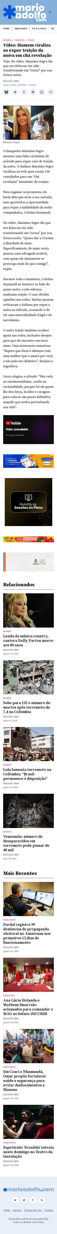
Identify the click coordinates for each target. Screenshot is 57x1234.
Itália (31, 40)
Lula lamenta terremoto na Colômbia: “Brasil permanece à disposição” (27, 774)
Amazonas (21, 28)
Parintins (8, 995)
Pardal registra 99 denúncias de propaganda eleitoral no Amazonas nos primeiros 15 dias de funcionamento (27, 933)
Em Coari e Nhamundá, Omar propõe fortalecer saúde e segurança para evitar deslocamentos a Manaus (24, 1080)
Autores (17, 1210)
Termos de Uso (33, 1210)
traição (19, 40)
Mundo (7, 40)
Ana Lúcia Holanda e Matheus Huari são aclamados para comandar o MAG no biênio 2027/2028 (28, 1007)
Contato (48, 1210)
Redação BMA (11, 81)
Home (6, 28)
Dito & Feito (39, 28)
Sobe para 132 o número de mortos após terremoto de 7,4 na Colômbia (26, 707)
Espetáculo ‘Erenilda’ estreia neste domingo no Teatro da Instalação (28, 1152)
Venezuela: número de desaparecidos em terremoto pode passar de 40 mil (26, 843)
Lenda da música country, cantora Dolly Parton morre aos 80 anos (28, 641)
